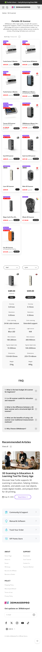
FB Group (7, 567)
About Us (7, 559)
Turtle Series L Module (10, 92)
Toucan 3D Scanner (9, 123)
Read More (22, 497)
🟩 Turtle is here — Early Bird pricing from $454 (21, 2)
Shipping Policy (9, 585)
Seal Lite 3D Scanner (28, 156)
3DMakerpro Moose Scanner (28, 92)
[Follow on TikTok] (28, 623)
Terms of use (8, 592)
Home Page (8, 556)
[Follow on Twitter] (11, 623)
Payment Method (28, 567)
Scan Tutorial (27, 559)
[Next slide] (37, 461)
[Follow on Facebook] (6, 623)
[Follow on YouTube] (22, 623)
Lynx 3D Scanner (8, 186)
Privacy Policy (9, 596)
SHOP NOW (16, 64)
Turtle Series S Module (10, 61)
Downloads (26, 556)
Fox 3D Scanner (8, 247)
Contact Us (26, 563)
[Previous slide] (5, 461)
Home (4, 13)
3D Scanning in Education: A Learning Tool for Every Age (17, 474)
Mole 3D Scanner (27, 186)
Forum (7, 563)
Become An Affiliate (10, 571)
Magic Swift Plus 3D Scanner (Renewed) (9, 217)
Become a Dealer (10, 574)
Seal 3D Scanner (8, 156)
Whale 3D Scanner (28, 217)
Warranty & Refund (10, 589)
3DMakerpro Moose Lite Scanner (29, 123)
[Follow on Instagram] (17, 623)
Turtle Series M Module (29, 61)
